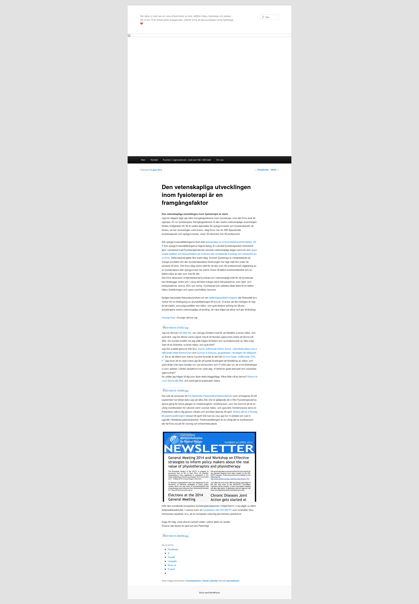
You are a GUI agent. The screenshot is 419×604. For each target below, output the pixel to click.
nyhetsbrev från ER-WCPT (217, 510)
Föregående (261, 169)
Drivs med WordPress (209, 592)
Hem (143, 159)
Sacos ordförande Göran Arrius (214, 348)
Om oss (220, 159)
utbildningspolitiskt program (223, 297)
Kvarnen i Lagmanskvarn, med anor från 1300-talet (187, 159)
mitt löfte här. (185, 332)
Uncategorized (193, 580)
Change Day (169, 317)
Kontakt (154, 159)
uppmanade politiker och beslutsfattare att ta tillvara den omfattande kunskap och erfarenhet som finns (209, 254)
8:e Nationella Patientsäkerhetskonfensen (210, 395)
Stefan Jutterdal (210, 580)
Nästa (275, 169)
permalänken (233, 580)
